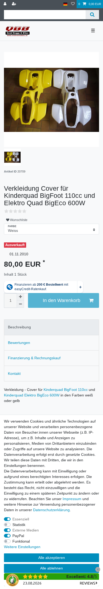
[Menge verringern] (20, 304)
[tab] (51, 327)
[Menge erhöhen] (20, 296)
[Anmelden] (5, 4)
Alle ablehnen (51, 568)
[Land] (65, 4)
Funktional (21, 541)
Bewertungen (19, 343)
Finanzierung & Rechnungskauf (34, 358)
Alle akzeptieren (51, 558)
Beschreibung (19, 327)
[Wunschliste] (73, 4)
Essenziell (20, 519)
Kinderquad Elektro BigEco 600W (31, 395)
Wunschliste (18, 220)
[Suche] (92, 14)
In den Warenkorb (61, 300)
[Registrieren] (14, 4)
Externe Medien (25, 530)
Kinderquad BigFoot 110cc (66, 389)
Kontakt (14, 373)
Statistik (18, 525)
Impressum (72, 499)
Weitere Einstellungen (22, 547)
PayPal (18, 536)
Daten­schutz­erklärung (51, 510)
